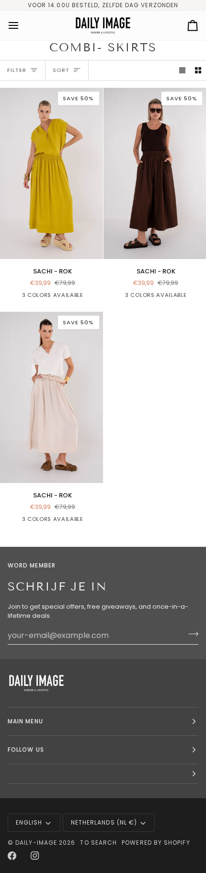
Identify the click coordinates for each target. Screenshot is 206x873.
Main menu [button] (25, 721)
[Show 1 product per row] (182, 70)
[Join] (190, 634)
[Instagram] (35, 855)
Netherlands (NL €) (104, 822)
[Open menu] (22, 25)
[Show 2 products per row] (198, 70)
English (29, 822)
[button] (103, 774)
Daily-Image (36, 842)
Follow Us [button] (26, 749)
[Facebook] (12, 855)
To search (98, 842)
